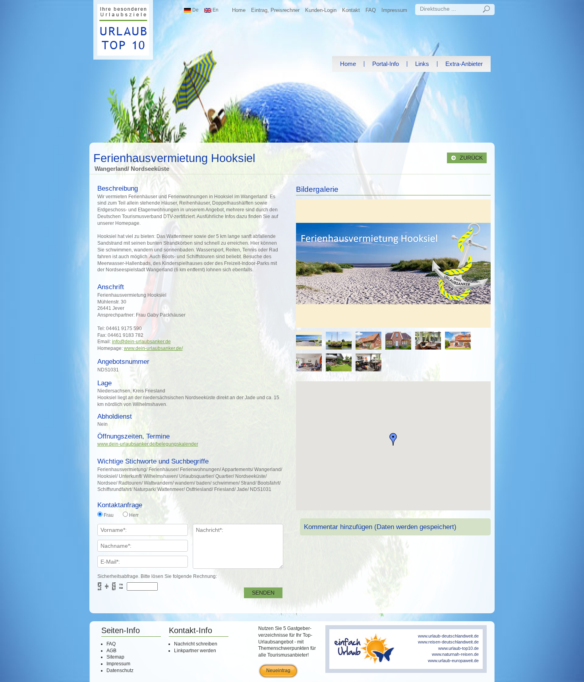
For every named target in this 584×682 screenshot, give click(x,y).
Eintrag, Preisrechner (275, 10)
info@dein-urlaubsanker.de (141, 341)
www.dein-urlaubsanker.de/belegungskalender (147, 444)
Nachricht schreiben (195, 644)
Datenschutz (119, 670)
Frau (109, 515)
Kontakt (351, 10)
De (195, 10)
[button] (393, 439)
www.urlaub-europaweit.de (453, 660)
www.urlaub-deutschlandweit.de (448, 636)
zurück (470, 158)
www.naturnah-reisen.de (455, 654)
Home (239, 10)
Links (422, 63)
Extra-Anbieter (464, 63)
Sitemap (115, 657)
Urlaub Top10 (123, 30)
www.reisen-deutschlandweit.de (448, 641)
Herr (134, 515)
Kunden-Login (320, 10)
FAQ (370, 10)
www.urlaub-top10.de (458, 648)
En (215, 10)
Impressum (394, 10)
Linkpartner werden (195, 650)
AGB (111, 650)
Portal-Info (385, 63)
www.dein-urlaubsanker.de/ (153, 348)
